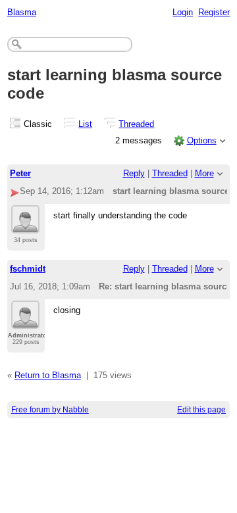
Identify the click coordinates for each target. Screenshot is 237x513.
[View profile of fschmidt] (25, 321)
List (85, 124)
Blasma (21, 12)
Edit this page (201, 409)
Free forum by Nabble (50, 409)
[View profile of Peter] (25, 226)
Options (202, 140)
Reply (134, 173)
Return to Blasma (47, 375)
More (204, 173)
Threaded (136, 124)
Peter (20, 173)
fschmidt (27, 269)
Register (214, 12)
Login (182, 12)
